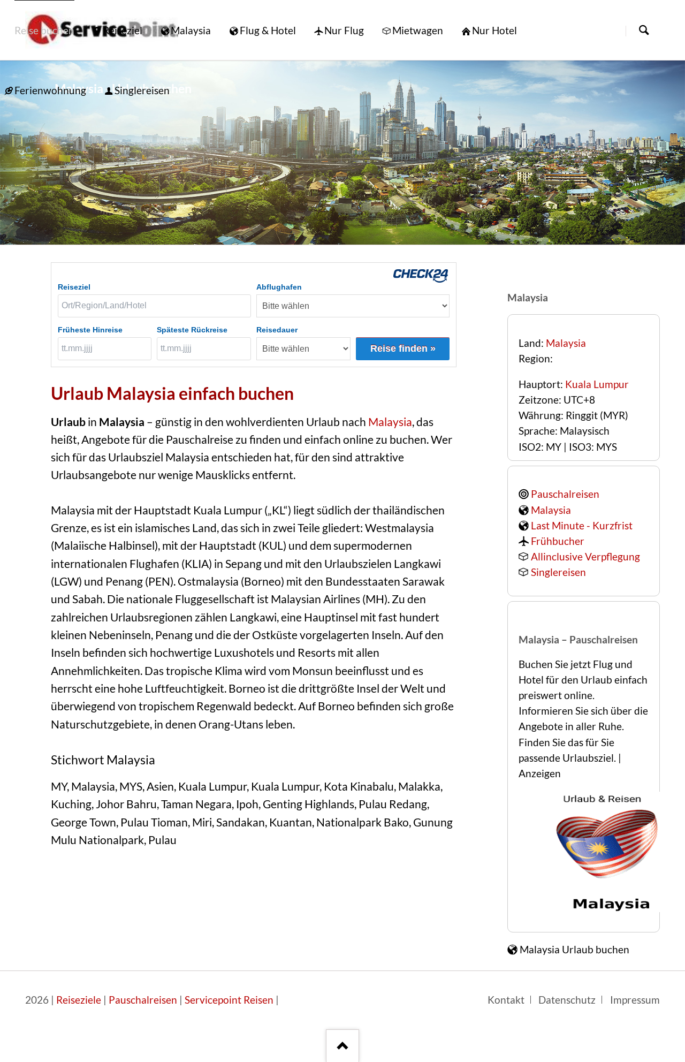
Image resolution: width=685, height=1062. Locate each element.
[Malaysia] (342, 152)
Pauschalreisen (565, 494)
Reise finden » (403, 348)
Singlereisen (558, 572)
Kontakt (506, 1000)
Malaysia (390, 422)
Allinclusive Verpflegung (585, 557)
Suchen (643, 31)
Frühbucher (557, 541)
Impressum (635, 1000)
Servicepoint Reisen (229, 1000)
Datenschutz (567, 1000)
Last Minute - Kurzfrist (582, 526)
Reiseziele (78, 1000)
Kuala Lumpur (597, 384)
